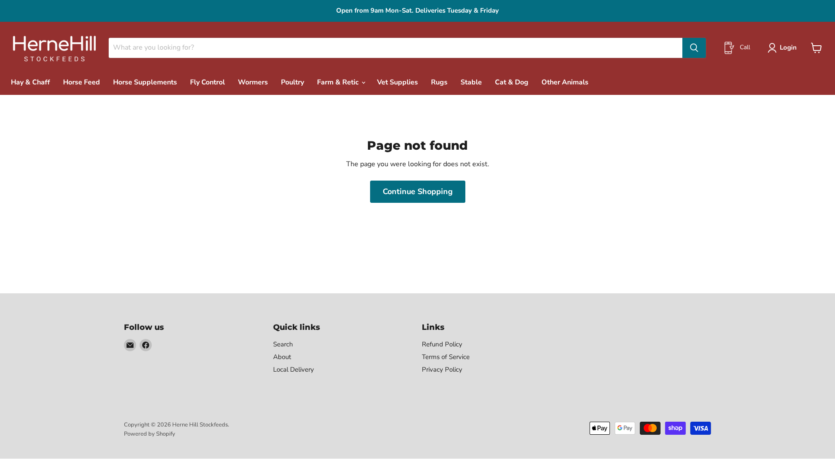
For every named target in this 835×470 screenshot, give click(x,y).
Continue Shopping (418, 191)
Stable (471, 82)
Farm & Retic (339, 82)
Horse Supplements (145, 82)
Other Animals (564, 82)
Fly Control (207, 82)
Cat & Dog (511, 82)
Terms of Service (446, 356)
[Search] (694, 48)
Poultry (292, 82)
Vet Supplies (397, 82)
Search (283, 344)
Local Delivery (293, 369)
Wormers (253, 82)
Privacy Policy (442, 369)
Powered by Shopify (149, 434)
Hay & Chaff (30, 82)
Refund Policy (442, 344)
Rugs (439, 82)
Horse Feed (81, 82)
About (282, 356)
